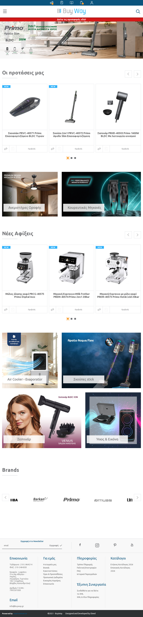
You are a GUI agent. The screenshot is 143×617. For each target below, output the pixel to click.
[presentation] (128, 74)
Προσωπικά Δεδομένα (53, 577)
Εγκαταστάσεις (50, 571)
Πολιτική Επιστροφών (86, 568)
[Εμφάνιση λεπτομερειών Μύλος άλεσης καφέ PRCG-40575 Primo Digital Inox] (24, 267)
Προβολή (31, 149)
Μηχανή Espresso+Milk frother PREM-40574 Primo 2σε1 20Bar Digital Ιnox (71, 296)
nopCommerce (20, 613)
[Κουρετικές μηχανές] (71, 40)
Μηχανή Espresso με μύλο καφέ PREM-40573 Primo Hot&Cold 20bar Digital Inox (118, 296)
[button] (66, 53)
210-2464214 (26, 564)
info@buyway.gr (17, 606)
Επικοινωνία (48, 584)
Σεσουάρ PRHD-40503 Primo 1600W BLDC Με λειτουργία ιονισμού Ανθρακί (118, 136)
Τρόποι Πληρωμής (85, 564)
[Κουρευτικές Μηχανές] (101, 215)
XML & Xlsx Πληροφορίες (88, 597)
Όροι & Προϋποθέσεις (53, 574)
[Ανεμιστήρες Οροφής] (30, 215)
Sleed (93, 613)
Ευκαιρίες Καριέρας (52, 580)
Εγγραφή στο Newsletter (32, 541)
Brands (46, 568)
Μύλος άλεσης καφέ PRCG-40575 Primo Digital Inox (24, 295)
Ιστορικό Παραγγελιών (87, 574)
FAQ (79, 571)
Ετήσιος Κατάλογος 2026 (122, 564)
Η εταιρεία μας (50, 564)
